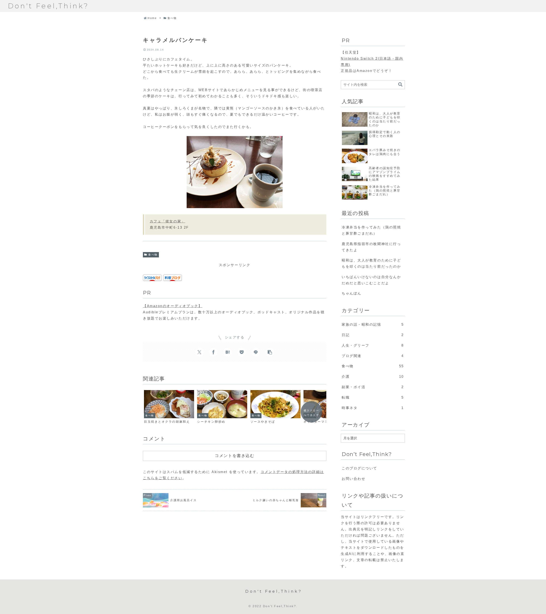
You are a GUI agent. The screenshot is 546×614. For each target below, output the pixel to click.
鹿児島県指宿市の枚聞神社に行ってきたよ (371, 247)
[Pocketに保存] (241, 352)
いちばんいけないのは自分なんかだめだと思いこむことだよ (371, 280)
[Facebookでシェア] (213, 352)
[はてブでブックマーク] (227, 352)
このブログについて (359, 468)
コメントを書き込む (234, 455)
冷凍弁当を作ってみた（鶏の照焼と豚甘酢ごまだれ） (371, 230)
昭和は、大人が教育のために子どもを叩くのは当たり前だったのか (371, 263)
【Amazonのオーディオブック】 (172, 306)
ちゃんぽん (352, 293)
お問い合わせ (353, 478)
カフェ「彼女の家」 (167, 221)
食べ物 (153, 254)
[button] (270, 352)
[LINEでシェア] (255, 352)
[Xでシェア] (199, 352)
